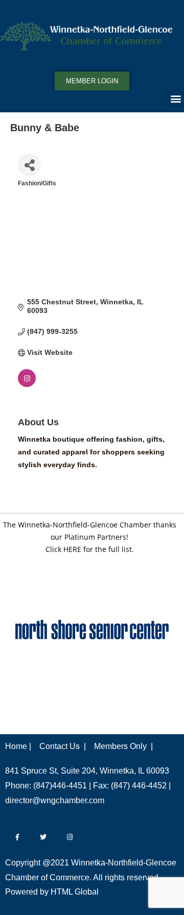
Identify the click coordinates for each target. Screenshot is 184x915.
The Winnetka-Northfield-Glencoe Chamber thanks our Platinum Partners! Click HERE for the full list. (89, 537)
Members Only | (123, 746)
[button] (175, 98)
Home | (18, 746)
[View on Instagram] (27, 384)
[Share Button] (29, 165)
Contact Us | (62, 746)
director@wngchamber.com (54, 800)
